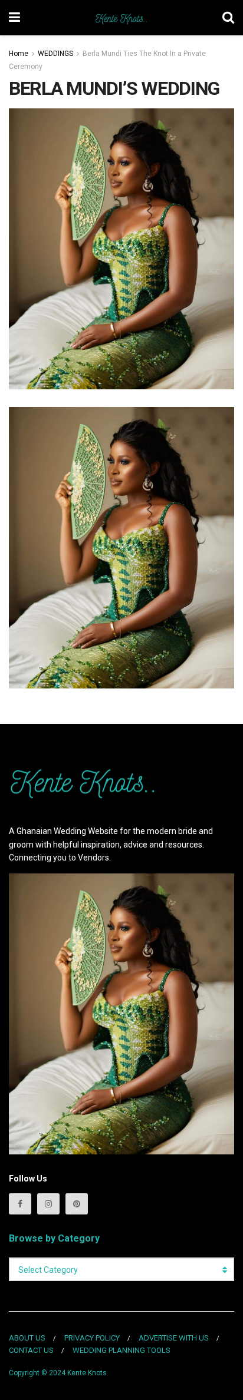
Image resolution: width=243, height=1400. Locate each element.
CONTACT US (31, 1350)
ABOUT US (27, 1337)
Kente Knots (87, 1373)
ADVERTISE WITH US (174, 1337)
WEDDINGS (55, 53)
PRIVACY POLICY (92, 1337)
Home (18, 53)
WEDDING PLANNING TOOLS (121, 1350)
